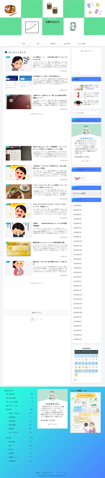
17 (76, 367)
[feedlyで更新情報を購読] (87, 161)
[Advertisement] (37, 126)
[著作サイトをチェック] (83, 161)
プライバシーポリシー (63, 473)
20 (86, 367)
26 (83, 371)
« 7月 (75, 380)
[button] (99, 113)
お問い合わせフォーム (48, 473)
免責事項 (38, 473)
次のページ (37, 312)
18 (79, 367)
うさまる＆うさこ (86, 138)
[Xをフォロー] (85, 161)
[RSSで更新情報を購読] (90, 161)
